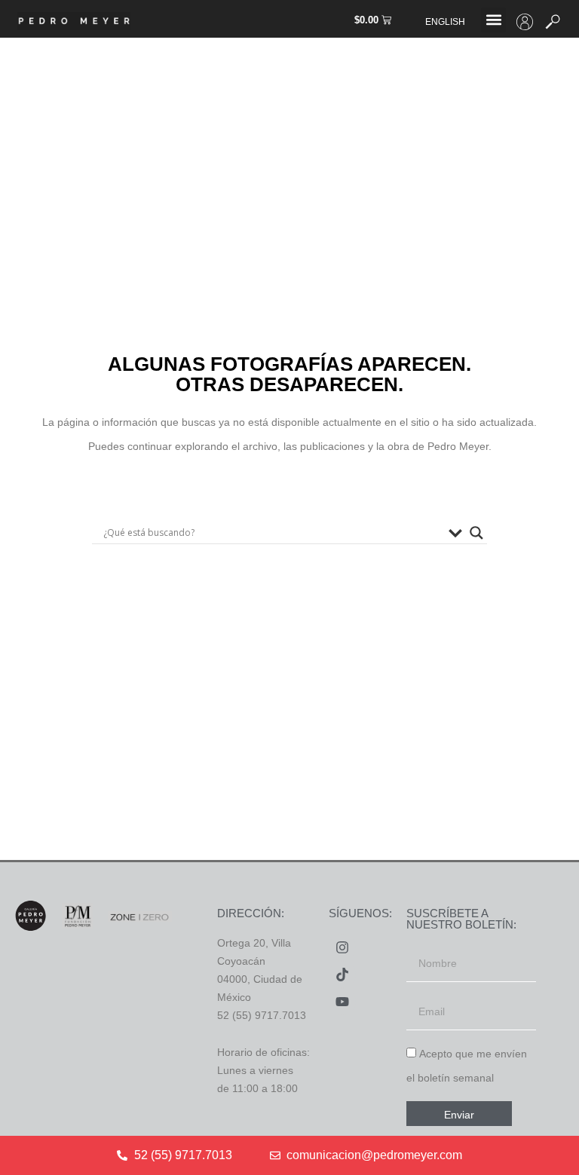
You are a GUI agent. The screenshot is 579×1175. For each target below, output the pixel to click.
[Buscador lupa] (476, 532)
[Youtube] (342, 1001)
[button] (493, 20)
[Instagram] (342, 947)
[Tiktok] (342, 974)
